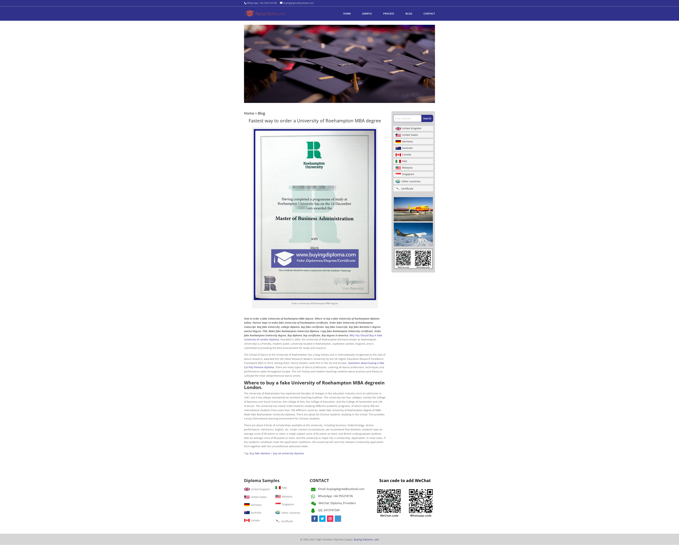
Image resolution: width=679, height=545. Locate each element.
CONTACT (429, 13)
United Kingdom (411, 128)
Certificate (407, 188)
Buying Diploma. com (366, 539)
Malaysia (407, 167)
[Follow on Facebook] (314, 518)
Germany (407, 141)
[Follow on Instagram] (330, 518)
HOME (347, 13)
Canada (406, 154)
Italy (404, 161)
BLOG (408, 13)
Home (249, 113)
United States (410, 135)
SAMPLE (367, 13)
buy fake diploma (260, 453)
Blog (261, 113)
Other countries (411, 181)
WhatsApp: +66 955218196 (335, 496)
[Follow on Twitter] (322, 518)
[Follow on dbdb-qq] (338, 518)
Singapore (408, 174)
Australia (407, 148)
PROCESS (388, 13)
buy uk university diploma (288, 453)
